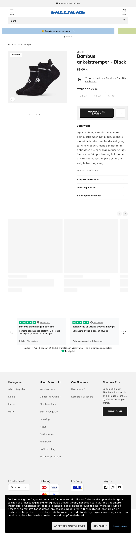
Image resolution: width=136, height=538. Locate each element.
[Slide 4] (71, 36)
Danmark (16, 487)
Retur (43, 426)
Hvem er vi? (78, 389)
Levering (45, 419)
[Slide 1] (64, 36)
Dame (11, 396)
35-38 (111, 96)
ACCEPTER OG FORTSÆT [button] (69, 526)
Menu (11, 14)
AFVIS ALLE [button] (100, 526)
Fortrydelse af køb (50, 456)
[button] (124, 12)
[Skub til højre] (45, 114)
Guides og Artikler (50, 396)
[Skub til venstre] (30, 114)
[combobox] (68, 20)
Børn (11, 411)
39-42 (97, 96)
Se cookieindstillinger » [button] (120, 526)
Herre (11, 404)
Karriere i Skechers (82, 396)
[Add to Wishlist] (120, 113)
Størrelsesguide (49, 411)
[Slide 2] (67, 36)
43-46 (83, 96)
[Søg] (124, 20)
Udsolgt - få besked (96, 113)
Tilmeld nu (115, 411)
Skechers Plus (48, 404)
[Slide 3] (69, 36)
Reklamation (47, 434)
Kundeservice (47, 389)
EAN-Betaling (47, 449)
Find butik (45, 441)
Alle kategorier (16, 389)
